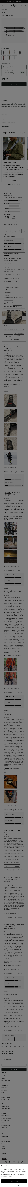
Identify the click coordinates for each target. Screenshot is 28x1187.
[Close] (25, 1167)
